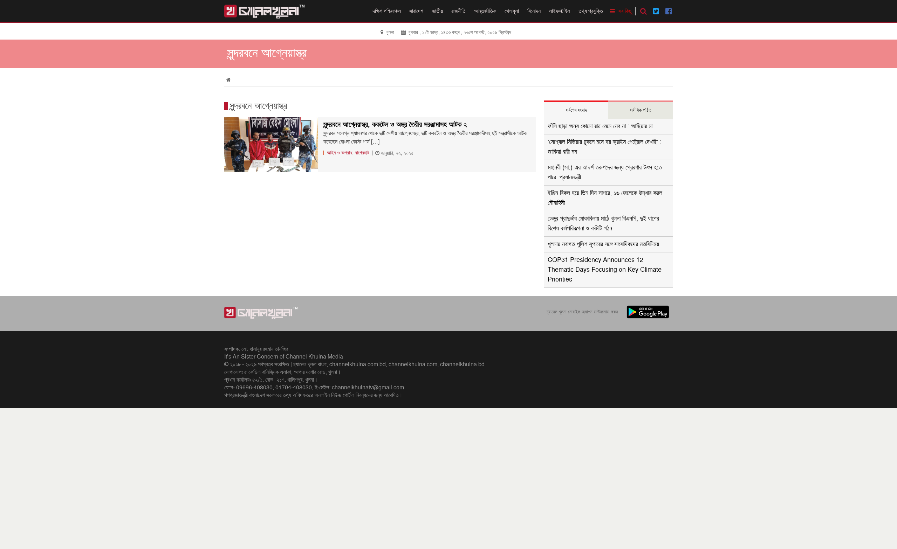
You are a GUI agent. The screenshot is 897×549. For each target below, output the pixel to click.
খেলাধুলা (512, 11)
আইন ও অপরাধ (339, 153)
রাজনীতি (458, 11)
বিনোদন (534, 11)
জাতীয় (437, 11)
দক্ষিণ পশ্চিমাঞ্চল (386, 11)
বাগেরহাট (362, 153)
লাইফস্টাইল (559, 11)
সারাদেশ (416, 11)
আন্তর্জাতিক (485, 11)
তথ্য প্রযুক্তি (590, 11)
